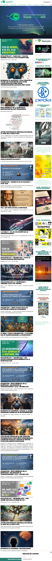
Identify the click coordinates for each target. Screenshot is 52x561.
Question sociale (22, 4)
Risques (29, 4)
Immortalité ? (13, 4)
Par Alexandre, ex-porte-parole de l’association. (42, 216)
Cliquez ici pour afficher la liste (42, 119)
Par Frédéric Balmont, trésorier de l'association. (43, 283)
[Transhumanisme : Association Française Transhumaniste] (7, 2)
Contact (42, 4)
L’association (36, 4)
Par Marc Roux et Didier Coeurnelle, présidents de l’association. (43, 247)
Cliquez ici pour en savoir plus (42, 79)
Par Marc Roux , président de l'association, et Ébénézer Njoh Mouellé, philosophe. (42, 323)
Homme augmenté (4, 4)
